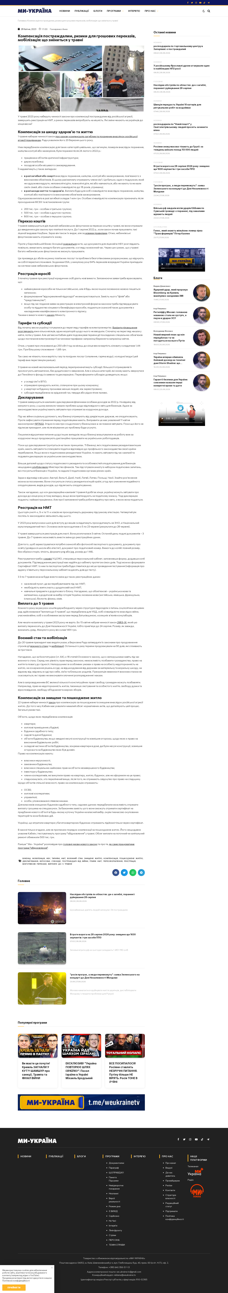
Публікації (82, 10)
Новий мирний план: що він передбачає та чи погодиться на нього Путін (169, 337)
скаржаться (70, 243)
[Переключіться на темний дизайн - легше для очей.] (204, 11)
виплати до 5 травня (60, 864)
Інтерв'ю (134, 10)
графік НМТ (96, 861)
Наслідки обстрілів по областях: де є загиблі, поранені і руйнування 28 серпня (102, 896)
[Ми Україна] (35, 10)
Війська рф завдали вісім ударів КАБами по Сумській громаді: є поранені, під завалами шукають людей (179, 211)
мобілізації (57, 645)
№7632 (39, 423)
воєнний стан (75, 858)
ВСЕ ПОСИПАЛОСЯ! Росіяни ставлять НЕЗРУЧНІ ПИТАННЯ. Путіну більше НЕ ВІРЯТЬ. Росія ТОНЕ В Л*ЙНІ (123, 1072)
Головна (22, 20)
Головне (158, 81)
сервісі (48, 558)
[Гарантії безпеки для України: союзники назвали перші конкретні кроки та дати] (201, 382)
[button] (115, 872)
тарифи (56, 858)
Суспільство (160, 227)
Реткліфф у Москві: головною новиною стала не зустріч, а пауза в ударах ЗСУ (170, 315)
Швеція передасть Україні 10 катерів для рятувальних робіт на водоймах (177, 106)
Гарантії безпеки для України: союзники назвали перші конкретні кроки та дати (171, 382)
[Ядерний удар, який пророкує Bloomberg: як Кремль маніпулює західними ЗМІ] (201, 292)
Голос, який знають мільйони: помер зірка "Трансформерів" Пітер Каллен (178, 232)
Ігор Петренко (160, 308)
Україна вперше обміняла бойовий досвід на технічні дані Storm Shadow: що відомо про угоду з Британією (171, 360)
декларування (30, 861)
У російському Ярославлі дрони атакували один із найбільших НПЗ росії (182, 67)
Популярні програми (32, 1022)
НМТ (63, 858)
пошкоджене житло (131, 858)
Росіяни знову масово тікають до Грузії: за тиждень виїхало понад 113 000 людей (178, 148)
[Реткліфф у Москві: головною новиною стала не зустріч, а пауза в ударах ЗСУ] (201, 315)
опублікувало (40, 466)
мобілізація (38, 858)
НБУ (48, 858)
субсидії (56, 861)
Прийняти (13, 1287)
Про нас (150, 10)
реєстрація (130, 861)
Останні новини (165, 32)
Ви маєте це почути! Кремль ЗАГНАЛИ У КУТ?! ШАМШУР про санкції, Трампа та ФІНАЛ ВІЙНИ (36, 1071)
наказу (50, 314)
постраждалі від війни (75, 861)
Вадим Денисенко (162, 286)
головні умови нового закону (80, 844)
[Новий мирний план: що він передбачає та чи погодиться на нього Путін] (201, 337)
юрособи (45, 861)
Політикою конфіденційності (16, 1280)
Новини (64, 10)
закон (52, 702)
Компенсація (111, 858)
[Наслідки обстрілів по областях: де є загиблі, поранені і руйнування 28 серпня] (42, 908)
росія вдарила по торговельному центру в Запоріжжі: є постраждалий (178, 48)
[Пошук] (208, 10)
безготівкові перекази (34, 864)
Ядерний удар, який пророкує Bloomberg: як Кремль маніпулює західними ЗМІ (171, 292)
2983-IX (122, 622)
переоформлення (113, 861)
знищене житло (93, 858)
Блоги (98, 10)
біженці (26, 858)
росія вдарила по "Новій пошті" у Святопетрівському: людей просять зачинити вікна (181, 127)
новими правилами (96, 233)
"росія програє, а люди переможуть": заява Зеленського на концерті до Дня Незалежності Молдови (105, 976)
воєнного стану (39, 645)
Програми (114, 10)
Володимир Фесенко (163, 331)
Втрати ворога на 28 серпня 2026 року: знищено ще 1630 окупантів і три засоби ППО (103, 936)
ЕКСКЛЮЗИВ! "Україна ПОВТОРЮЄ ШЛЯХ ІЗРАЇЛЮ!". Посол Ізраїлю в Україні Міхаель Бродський (81, 1071)
